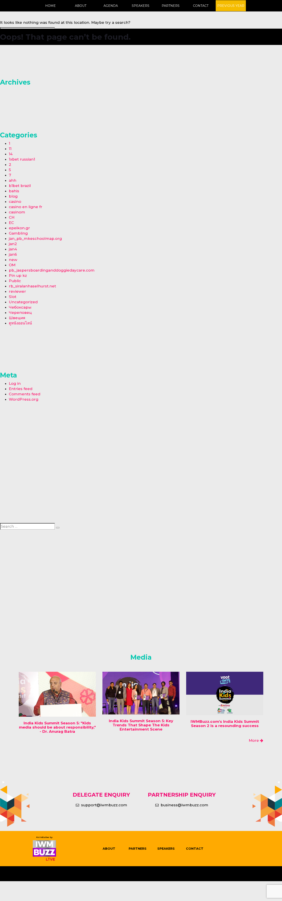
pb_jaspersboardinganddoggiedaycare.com (52, 270)
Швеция (17, 318)
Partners (171, 6)
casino (15, 201)
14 (11, 154)
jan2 (13, 244)
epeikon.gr (19, 228)
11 (10, 148)
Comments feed (24, 394)
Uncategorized (23, 302)
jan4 (13, 249)
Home (50, 6)
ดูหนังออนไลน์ (20, 323)
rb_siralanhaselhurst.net (32, 286)
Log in (15, 383)
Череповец (20, 312)
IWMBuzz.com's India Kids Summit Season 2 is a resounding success (225, 723)
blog (13, 196)
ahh (12, 180)
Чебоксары (20, 307)
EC (11, 222)
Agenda (111, 6)
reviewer (17, 291)
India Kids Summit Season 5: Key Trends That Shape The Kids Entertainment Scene (141, 725)
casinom (17, 212)
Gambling (18, 233)
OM (12, 265)
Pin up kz (18, 275)
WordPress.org (23, 399)
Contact (200, 6)
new (13, 259)
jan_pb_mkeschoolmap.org (35, 238)
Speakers (140, 6)
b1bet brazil (20, 185)
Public (15, 281)
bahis (14, 191)
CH (12, 217)
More (254, 740)
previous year (230, 6)
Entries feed (20, 389)
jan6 (13, 254)
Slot (12, 296)
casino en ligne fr (25, 207)
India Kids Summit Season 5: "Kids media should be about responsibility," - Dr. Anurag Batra (57, 727)
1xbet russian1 (22, 159)
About (80, 6)
